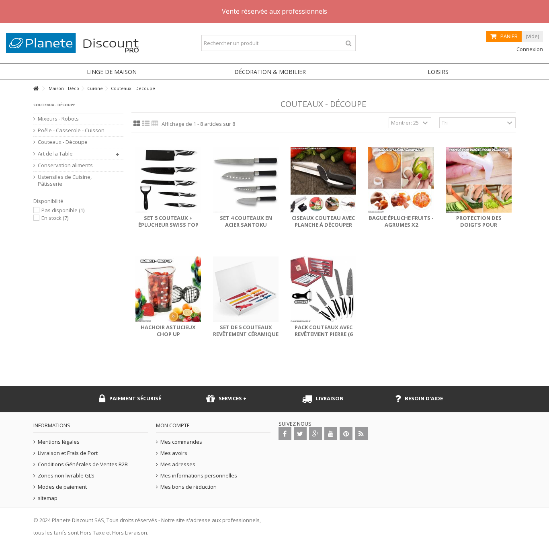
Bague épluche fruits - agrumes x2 (401, 221)
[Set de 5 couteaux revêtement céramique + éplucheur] (246, 289)
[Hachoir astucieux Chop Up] (168, 289)
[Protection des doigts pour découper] (479, 180)
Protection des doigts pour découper (479, 224)
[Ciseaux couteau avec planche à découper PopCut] (323, 180)
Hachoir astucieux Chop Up (168, 331)
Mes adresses (177, 464)
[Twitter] (300, 433)
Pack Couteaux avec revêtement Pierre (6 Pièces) (323, 334)
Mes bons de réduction (188, 487)
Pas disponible (62, 210)
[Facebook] (285, 433)
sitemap (47, 498)
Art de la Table (55, 153)
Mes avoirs (173, 453)
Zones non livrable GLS (66, 475)
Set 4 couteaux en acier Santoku (246, 221)
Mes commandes (181, 441)
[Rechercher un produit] (348, 43)
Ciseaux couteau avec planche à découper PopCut (323, 224)
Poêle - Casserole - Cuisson (71, 130)
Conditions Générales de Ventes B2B (83, 464)
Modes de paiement (62, 487)
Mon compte (173, 425)
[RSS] (361, 433)
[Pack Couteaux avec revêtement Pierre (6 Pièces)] (323, 289)
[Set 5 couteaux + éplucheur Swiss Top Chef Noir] (168, 180)
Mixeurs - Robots (58, 118)
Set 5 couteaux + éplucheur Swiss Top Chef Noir (168, 224)
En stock (54, 217)
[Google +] (315, 433)
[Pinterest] (346, 433)
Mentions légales (59, 441)
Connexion (529, 49)
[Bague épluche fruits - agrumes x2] (401, 180)
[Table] (155, 123)
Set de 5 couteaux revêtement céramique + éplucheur (246, 334)
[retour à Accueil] (35, 89)
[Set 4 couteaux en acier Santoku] (246, 180)
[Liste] (146, 123)
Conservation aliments (65, 165)
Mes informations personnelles (198, 475)
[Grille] (136, 123)
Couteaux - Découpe (63, 142)
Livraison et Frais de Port (68, 453)
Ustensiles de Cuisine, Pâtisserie (65, 180)
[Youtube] (330, 433)
